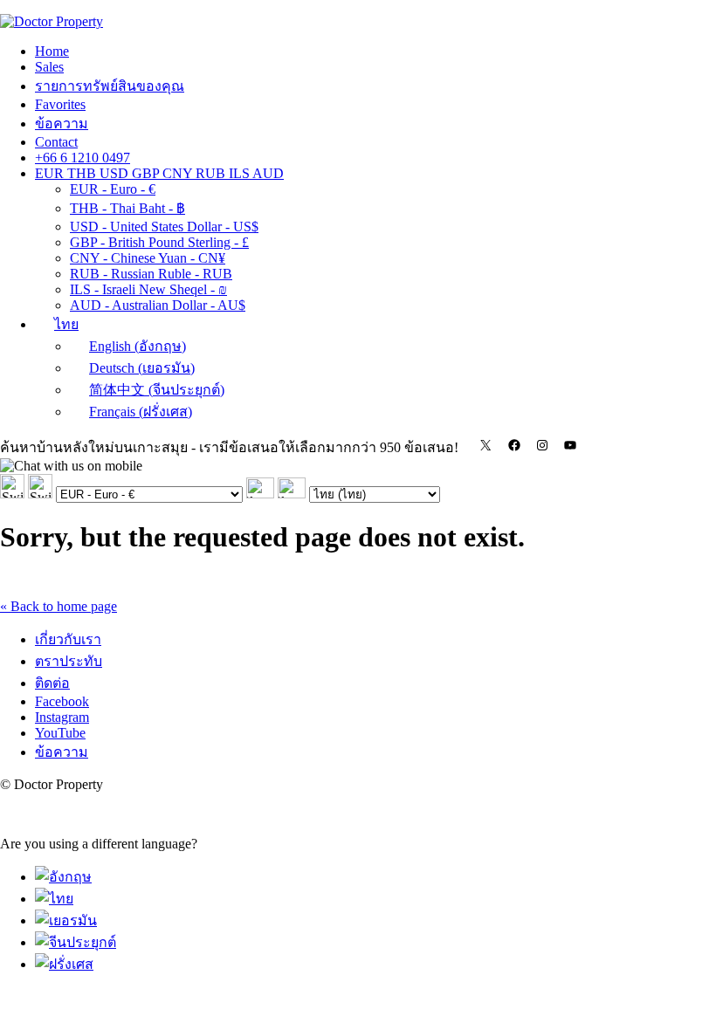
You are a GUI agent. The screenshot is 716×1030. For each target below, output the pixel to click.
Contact (56, 141)
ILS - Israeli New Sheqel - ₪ (148, 289)
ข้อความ (61, 123)
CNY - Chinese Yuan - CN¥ (147, 258)
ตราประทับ (68, 661)
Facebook (62, 701)
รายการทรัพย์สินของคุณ (109, 86)
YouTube (60, 732)
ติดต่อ (52, 683)
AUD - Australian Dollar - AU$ (157, 305)
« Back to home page (58, 606)
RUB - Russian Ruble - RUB (151, 273)
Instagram (62, 717)
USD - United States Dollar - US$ (164, 226)
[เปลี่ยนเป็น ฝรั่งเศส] (64, 964)
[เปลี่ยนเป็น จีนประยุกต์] (75, 942)
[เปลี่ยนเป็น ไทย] (54, 898)
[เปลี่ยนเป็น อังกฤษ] (63, 876)
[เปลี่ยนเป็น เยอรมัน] (66, 920)
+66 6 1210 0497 (82, 157)
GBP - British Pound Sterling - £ (159, 242)
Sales (49, 66)
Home (52, 51)
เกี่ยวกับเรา (68, 639)
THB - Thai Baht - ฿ (127, 208)
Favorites (60, 104)
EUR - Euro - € (112, 189)
